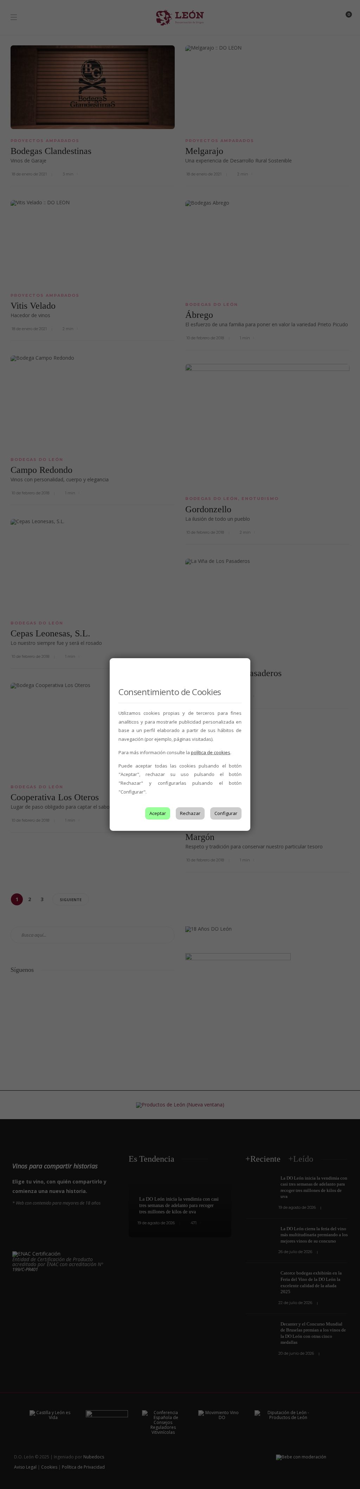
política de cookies (210, 752)
